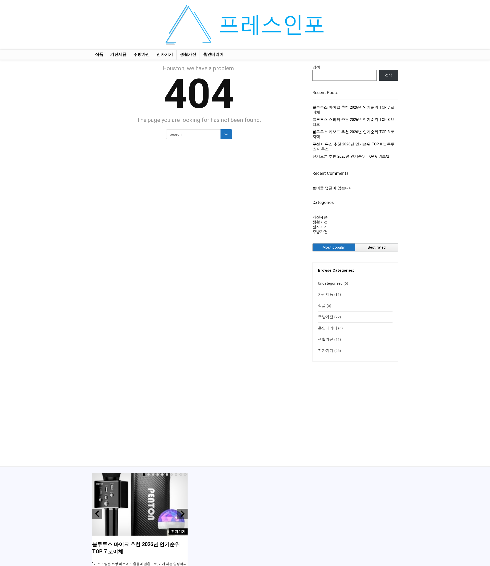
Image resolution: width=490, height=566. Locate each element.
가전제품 (118, 54)
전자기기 (165, 54)
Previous (97, 514)
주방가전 (141, 54)
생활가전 (188, 54)
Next (182, 514)
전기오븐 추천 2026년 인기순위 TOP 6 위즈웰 (351, 156)
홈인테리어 (213, 54)
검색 (316, 67)
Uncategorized (330, 283)
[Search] (226, 134)
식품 (99, 54)
